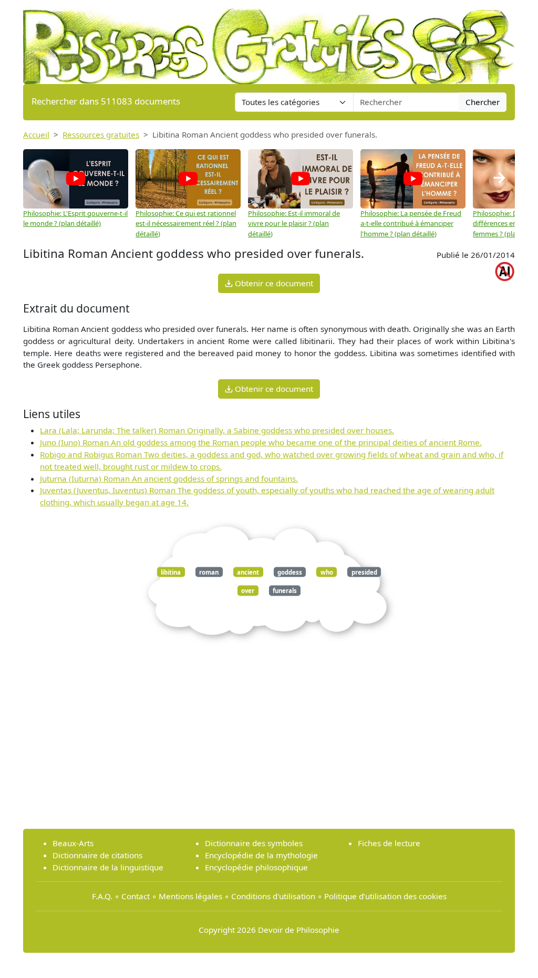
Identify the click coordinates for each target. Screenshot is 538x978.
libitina (171, 572)
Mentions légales (190, 896)
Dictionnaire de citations (97, 855)
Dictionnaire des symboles (254, 843)
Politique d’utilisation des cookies (385, 896)
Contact (135, 896)
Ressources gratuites (101, 134)
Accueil (36, 134)
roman (209, 572)
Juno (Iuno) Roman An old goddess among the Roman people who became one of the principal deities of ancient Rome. (261, 442)
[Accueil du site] (269, 41)
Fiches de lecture (389, 843)
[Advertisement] (269, 746)
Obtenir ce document (273, 283)
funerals (285, 591)
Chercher (482, 102)
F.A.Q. (102, 896)
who (326, 572)
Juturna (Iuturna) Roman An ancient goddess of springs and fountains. (169, 478)
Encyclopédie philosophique (256, 867)
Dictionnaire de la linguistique (108, 867)
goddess (289, 572)
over (247, 591)
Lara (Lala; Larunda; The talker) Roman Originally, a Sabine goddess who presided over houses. (217, 430)
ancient (248, 572)
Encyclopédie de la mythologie (261, 855)
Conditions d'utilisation (273, 896)
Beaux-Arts (73, 843)
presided (364, 572)
